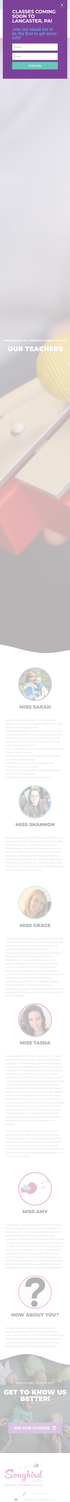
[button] (62, 5)
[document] (35, 751)
